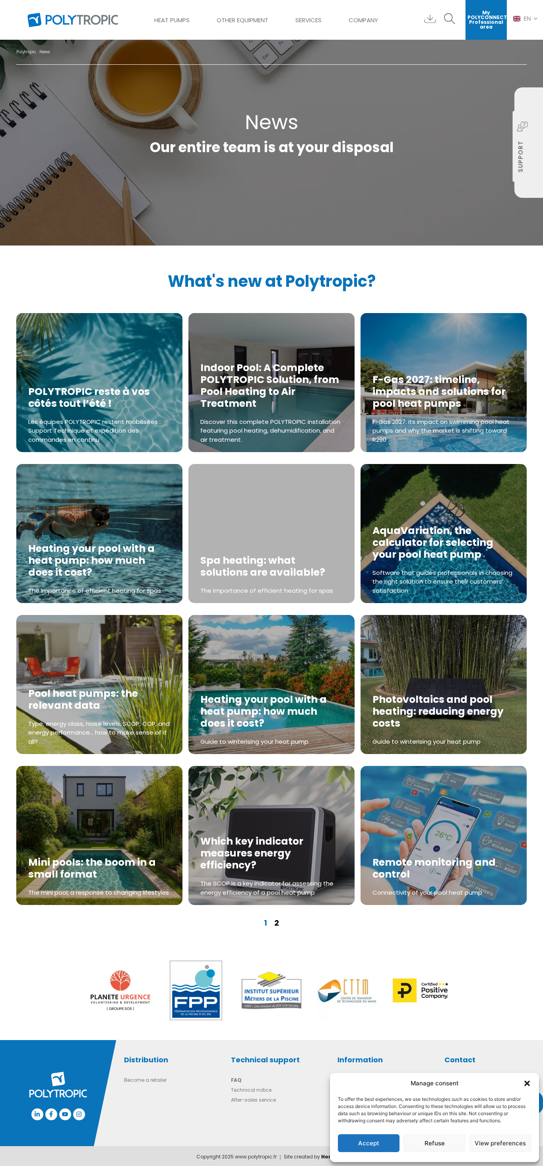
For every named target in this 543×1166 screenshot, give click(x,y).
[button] (527, 1083)
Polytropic (26, 52)
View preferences (500, 1143)
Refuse (435, 1143)
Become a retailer (145, 1080)
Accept (368, 1143)
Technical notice (251, 1090)
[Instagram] (79, 1114)
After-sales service (253, 1099)
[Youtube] (65, 1114)
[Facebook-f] (51, 1114)
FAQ (236, 1080)
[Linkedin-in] (37, 1114)
